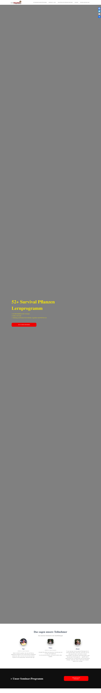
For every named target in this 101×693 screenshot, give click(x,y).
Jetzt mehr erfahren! (24, 324)
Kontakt (76, 2)
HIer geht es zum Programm (76, 678)
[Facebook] (99, 8)
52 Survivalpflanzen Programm (40, 2)
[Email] (99, 14)
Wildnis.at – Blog (52, 2)
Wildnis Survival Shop (84, 2)
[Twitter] (99, 11)
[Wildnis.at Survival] (16, 2)
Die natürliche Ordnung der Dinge (65, 2)
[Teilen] (99, 16)
